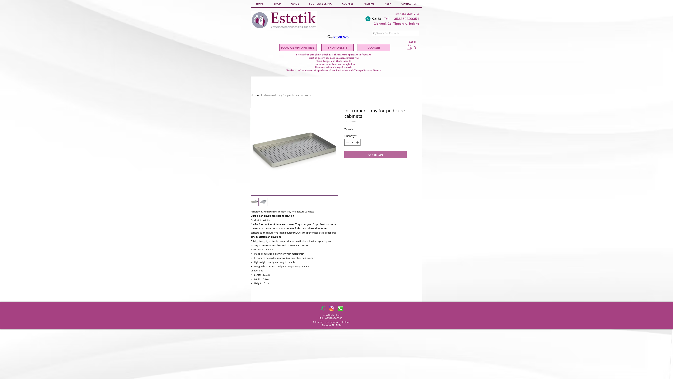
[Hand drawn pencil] (330, 37)
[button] (412, 46)
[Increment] (358, 142)
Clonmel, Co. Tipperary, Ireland (331, 322)
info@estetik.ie (407, 14)
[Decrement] (347, 142)
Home (255, 95)
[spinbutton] (352, 142)
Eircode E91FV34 (332, 325)
